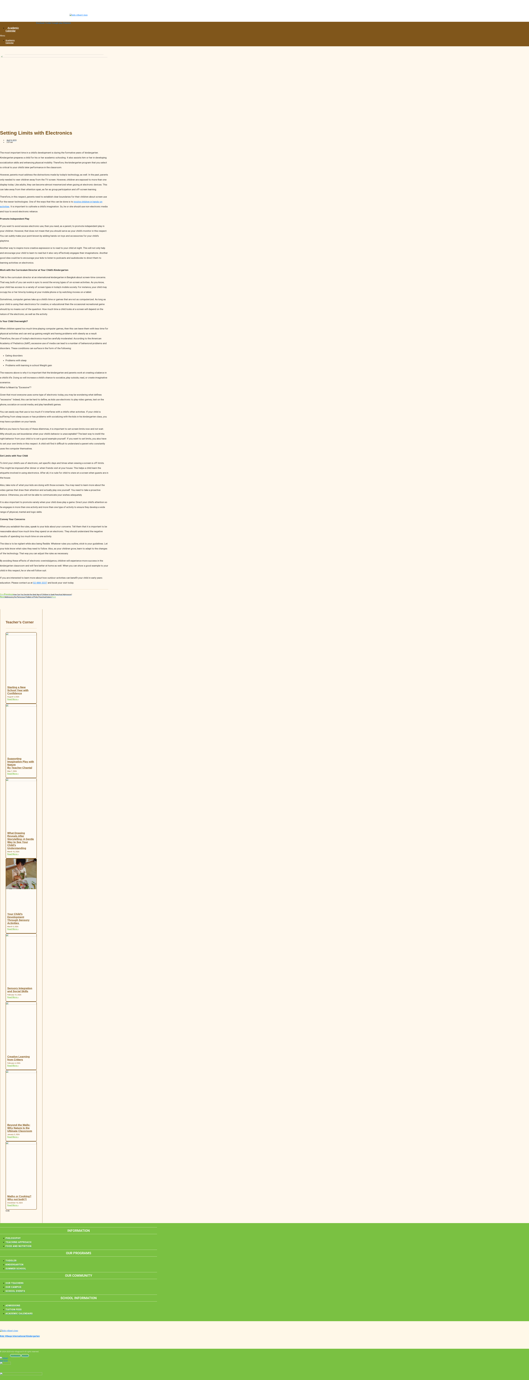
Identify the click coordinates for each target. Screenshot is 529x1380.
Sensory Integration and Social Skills (19, 990)
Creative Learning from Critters (18, 1058)
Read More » (13, 699)
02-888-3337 (40, 582)
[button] (4, 35)
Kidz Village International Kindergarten (20, 1336)
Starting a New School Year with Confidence (18, 690)
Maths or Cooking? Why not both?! (19, 1198)
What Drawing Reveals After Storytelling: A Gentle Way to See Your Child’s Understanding (20, 841)
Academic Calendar (12, 29)
